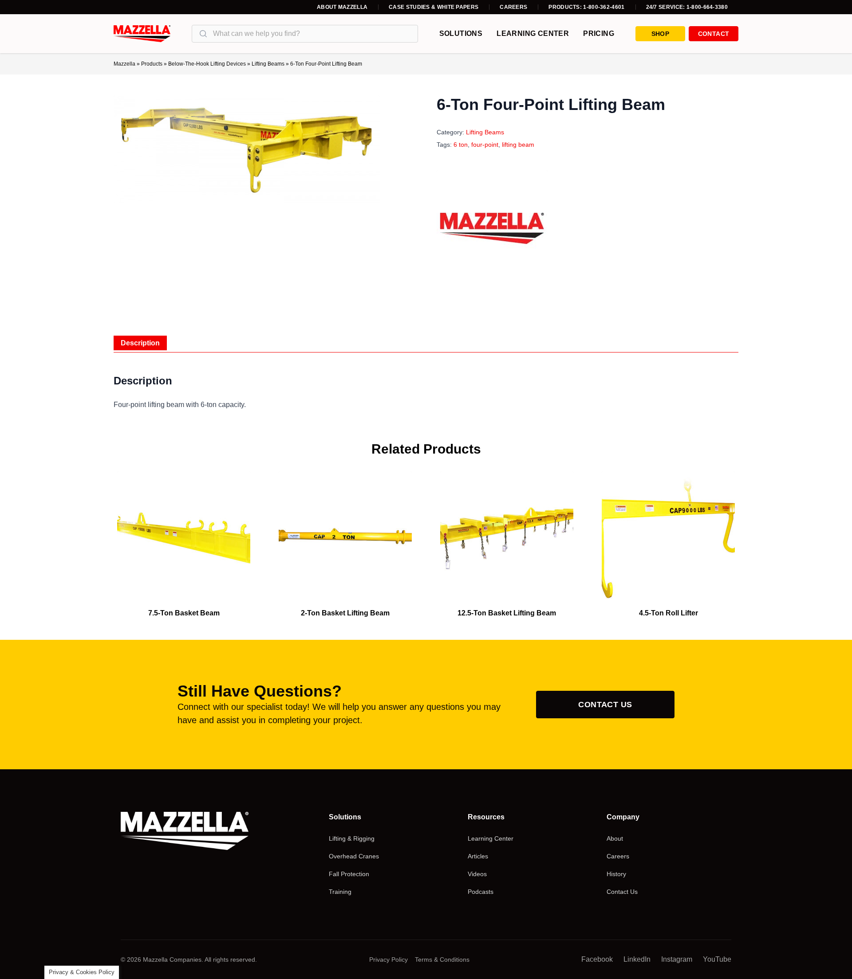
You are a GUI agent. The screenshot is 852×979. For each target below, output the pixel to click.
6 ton (461, 144)
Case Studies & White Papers (433, 7)
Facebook (597, 959)
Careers (513, 7)
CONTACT (713, 33)
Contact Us (605, 704)
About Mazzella (342, 7)
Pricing (598, 33)
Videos (477, 873)
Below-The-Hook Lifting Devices (207, 64)
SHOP (660, 33)
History (616, 873)
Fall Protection (349, 873)
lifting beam (518, 144)
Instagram (676, 959)
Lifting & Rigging (352, 838)
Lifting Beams (268, 64)
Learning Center (533, 33)
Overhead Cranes (354, 856)
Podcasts (480, 891)
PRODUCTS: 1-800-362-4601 (586, 7)
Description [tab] (140, 343)
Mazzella (124, 64)
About (615, 838)
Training (340, 891)
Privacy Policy (388, 959)
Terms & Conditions (442, 959)
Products (151, 64)
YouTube (717, 959)
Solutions (461, 33)
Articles (478, 856)
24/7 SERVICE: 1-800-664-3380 (687, 7)
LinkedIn (637, 959)
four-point (484, 144)
